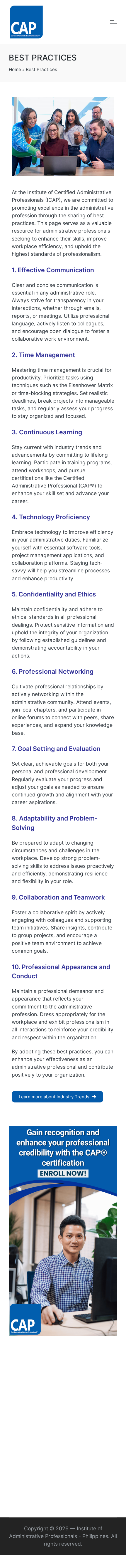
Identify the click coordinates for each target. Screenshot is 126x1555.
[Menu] (113, 22)
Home (15, 69)
